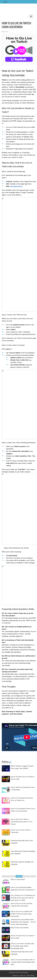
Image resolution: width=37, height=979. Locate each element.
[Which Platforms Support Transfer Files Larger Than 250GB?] (6, 768)
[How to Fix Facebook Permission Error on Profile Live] (6, 800)
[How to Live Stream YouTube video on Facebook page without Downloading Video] (6, 946)
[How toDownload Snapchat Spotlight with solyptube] (6, 853)
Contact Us (15, 975)
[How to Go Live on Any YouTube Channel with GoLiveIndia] (6, 905)
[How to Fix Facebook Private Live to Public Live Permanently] (6, 811)
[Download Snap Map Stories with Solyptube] (6, 842)
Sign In (6, 2)
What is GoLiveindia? (18, 879)
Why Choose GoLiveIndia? (20, 928)
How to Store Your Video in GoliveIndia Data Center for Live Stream (21, 821)
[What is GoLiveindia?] (6, 881)
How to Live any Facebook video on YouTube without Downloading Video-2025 (23, 962)
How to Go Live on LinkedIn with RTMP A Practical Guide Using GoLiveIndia (21, 914)
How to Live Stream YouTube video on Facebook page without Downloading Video (22, 946)
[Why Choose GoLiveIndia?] (6, 930)
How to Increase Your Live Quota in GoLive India (22, 937)
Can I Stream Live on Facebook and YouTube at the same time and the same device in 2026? (23, 898)
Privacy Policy (30, 975)
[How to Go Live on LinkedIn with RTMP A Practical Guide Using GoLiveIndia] (6, 913)
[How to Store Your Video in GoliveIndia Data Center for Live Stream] (6, 821)
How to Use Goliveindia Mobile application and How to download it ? (23, 889)
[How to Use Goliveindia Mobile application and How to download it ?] (6, 889)
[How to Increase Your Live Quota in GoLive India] (6, 779)
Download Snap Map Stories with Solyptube (22, 953)
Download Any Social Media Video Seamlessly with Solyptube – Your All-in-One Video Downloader (23, 922)
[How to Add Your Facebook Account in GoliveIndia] (6, 789)
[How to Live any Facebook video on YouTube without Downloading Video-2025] (6, 962)
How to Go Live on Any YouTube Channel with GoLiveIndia (21, 905)
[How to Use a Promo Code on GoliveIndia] (6, 832)
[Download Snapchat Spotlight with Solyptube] (6, 864)
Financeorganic (23, 972)
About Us (23, 975)
